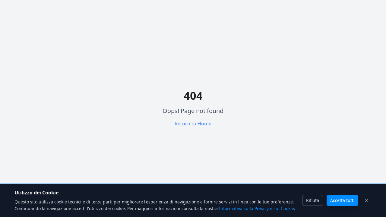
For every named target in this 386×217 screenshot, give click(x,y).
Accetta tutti (342, 200)
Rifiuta (312, 200)
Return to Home (193, 123)
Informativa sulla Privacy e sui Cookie (256, 208)
